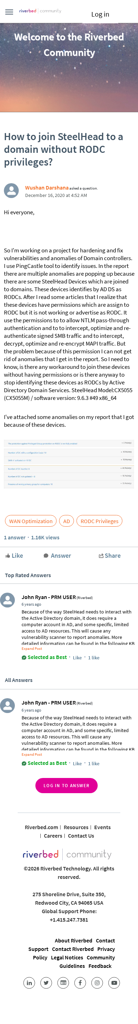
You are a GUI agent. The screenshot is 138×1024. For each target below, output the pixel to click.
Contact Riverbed (73, 948)
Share (113, 555)
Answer (61, 555)
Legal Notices (67, 957)
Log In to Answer (67, 785)
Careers (53, 835)
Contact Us (81, 835)
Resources (76, 827)
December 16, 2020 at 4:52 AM (56, 195)
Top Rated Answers (28, 575)
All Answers (19, 679)
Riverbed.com (41, 827)
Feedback (99, 965)
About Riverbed (73, 940)
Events (102, 827)
